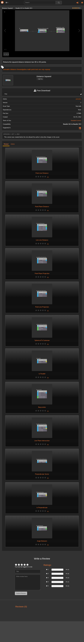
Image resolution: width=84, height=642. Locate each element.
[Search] (59, 2)
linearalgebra (22, 69)
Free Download (43, 90)
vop (43, 69)
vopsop (47, 69)
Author (13, 144)
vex (40, 69)
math (29, 69)
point (33, 69)
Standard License (76, 120)
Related (6, 144)
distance (13, 69)
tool (36, 69)
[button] (7, 2)
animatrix (6, 69)
